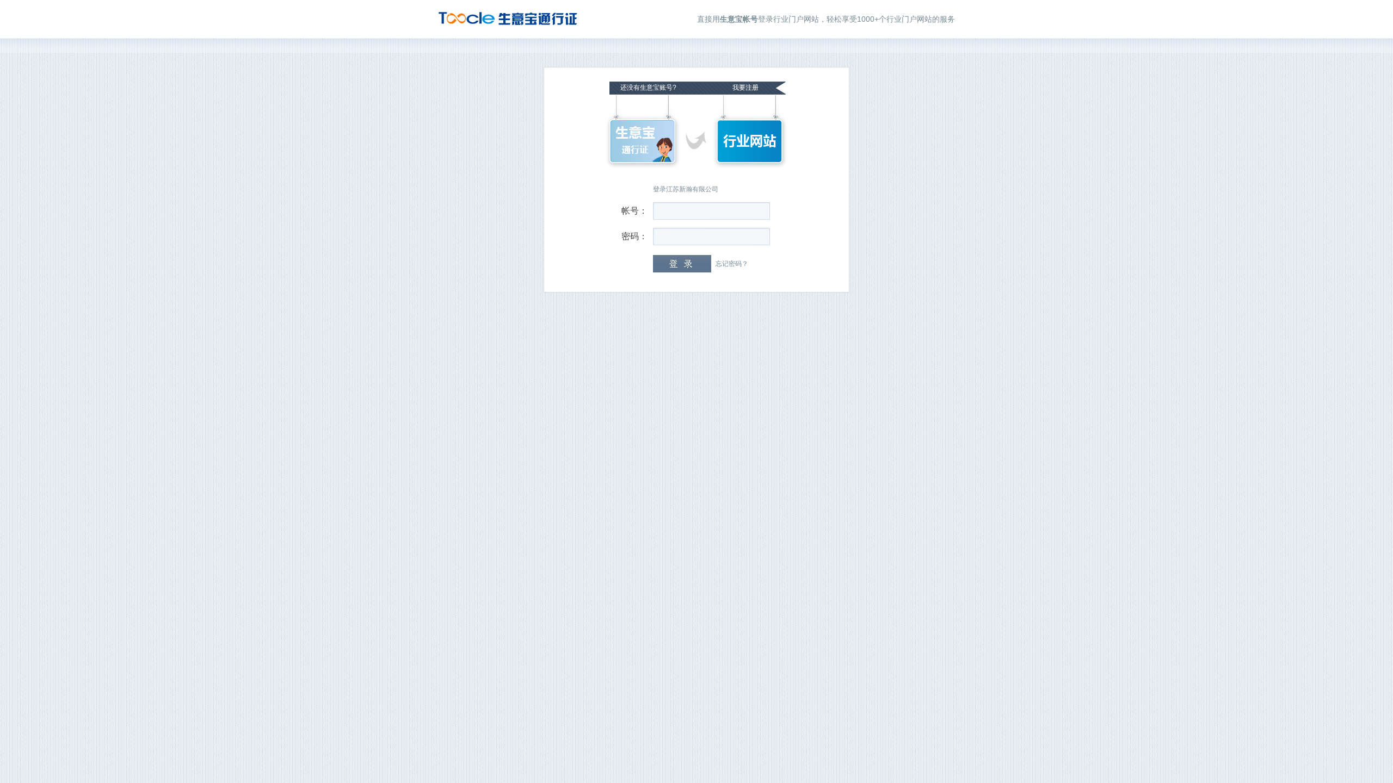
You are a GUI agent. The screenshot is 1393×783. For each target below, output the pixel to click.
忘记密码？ (732, 264)
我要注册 (745, 87)
